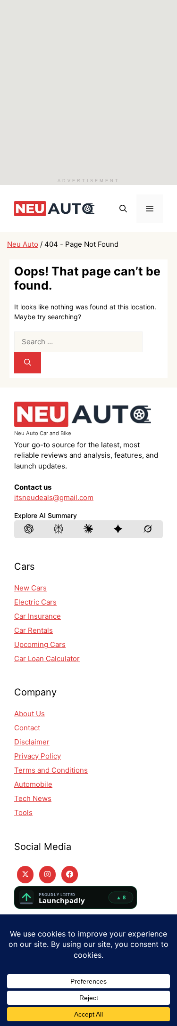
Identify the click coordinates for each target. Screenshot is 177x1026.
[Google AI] (118, 529)
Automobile (33, 784)
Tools (23, 812)
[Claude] (89, 529)
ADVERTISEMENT (89, 180)
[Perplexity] (59, 529)
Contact (27, 727)
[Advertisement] (88, 88)
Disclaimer (32, 741)
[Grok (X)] (148, 529)
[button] (123, 208)
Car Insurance (37, 616)
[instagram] (47, 874)
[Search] (27, 362)
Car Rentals (33, 630)
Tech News (32, 798)
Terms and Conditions (51, 770)
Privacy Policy (37, 755)
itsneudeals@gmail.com (53, 497)
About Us (29, 713)
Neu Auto (22, 244)
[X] (25, 874)
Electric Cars (35, 602)
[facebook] (69, 874)
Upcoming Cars (40, 644)
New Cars (30, 587)
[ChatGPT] (29, 529)
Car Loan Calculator (47, 658)
